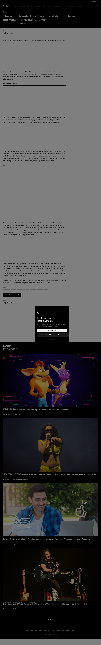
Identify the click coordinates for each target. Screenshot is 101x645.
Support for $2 (52, 330)
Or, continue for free (52, 339)
